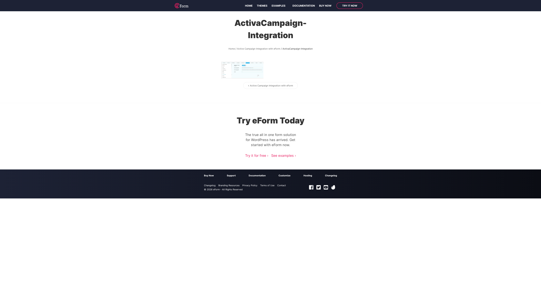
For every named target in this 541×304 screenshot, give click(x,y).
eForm (216, 189)
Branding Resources (229, 185)
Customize (285, 175)
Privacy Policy (249, 185)
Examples (278, 5)
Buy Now (209, 175)
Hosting (307, 175)
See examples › (283, 156)
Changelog (331, 175)
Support (231, 175)
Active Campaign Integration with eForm (258, 48)
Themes (262, 5)
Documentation (303, 5)
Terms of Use (267, 185)
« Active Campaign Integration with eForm (270, 85)
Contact (281, 185)
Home (249, 5)
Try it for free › (256, 156)
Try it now (349, 5)
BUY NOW (325, 5)
